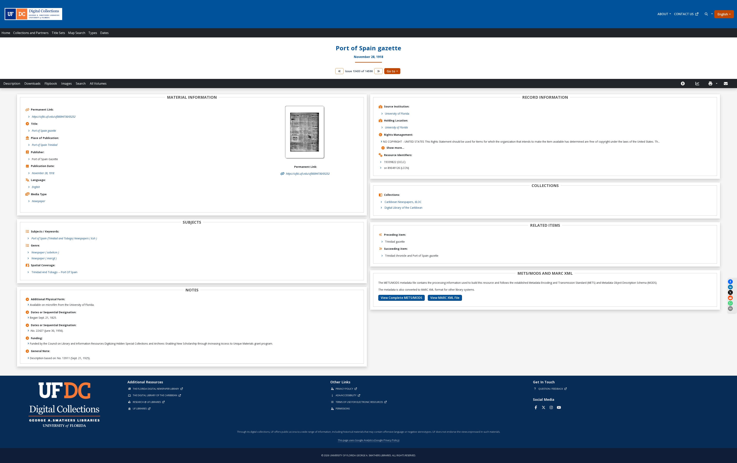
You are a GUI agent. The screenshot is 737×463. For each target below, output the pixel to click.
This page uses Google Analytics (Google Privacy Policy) (368, 440)
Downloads (32, 83)
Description (11, 83)
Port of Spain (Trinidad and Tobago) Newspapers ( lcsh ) (64, 238)
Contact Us (684, 14)
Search (81, 83)
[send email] (732, 308)
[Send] (726, 83)
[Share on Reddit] (732, 297)
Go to (391, 71)
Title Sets (58, 33)
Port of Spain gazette (44, 130)
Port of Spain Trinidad (44, 145)
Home (6, 33)
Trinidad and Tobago (44, 272)
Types (92, 33)
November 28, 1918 (43, 173)
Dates (104, 33)
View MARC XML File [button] (444, 298)
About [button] (663, 14)
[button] (708, 14)
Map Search (76, 33)
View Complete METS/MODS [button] (401, 298)
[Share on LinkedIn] (732, 287)
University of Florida (397, 113)
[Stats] (698, 83)
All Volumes (98, 83)
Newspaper (38, 201)
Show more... (395, 148)
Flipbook (51, 83)
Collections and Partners (31, 33)
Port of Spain (69, 272)
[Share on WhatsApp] (732, 303)
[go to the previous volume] (339, 71)
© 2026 (368, 455)
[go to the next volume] (378, 71)
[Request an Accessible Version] (684, 83)
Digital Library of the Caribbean (403, 207)
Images (66, 83)
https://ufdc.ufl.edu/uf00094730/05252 (53, 116)
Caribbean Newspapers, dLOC (403, 202)
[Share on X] (732, 292)
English (723, 14)
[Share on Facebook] (732, 281)
